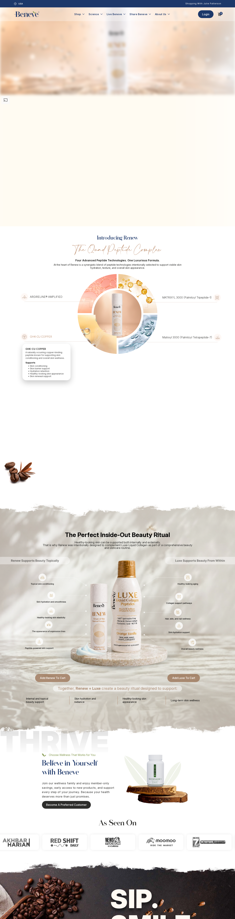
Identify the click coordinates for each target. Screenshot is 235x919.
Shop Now (121, 872)
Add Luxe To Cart (183, 562)
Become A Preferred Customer (66, 689)
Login (205, 14)
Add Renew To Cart (52, 562)
